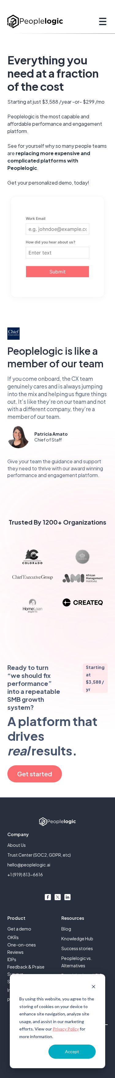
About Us (16, 845)
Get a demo (19, 928)
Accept (72, 1051)
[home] (35, 21)
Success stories (77, 948)
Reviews (15, 952)
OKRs (13, 937)
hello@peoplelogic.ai (28, 864)
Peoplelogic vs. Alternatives (76, 961)
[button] (101, 21)
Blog (66, 928)
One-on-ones (21, 944)
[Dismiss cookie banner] (93, 987)
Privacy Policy (66, 1028)
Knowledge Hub (77, 938)
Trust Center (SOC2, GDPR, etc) (39, 855)
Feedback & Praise (25, 966)
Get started (34, 774)
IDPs (11, 959)
